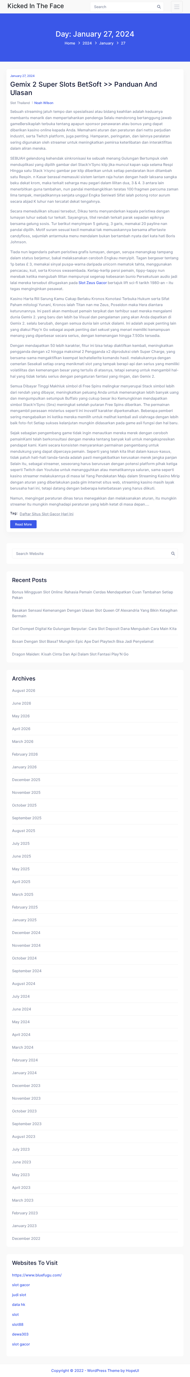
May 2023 (21, 1174)
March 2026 (22, 741)
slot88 (17, 1324)
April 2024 (21, 1034)
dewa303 (20, 1334)
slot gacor (21, 1284)
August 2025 (23, 830)
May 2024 (21, 1021)
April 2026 (21, 728)
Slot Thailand (20, 103)
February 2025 (25, 907)
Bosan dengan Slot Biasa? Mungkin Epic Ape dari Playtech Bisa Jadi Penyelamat (83, 641)
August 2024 (23, 983)
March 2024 (22, 1047)
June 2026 (21, 703)
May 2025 (21, 869)
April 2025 (21, 881)
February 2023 (25, 1213)
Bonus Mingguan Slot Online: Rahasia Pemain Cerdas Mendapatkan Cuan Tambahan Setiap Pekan (92, 595)
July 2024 (21, 996)
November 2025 (26, 792)
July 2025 (21, 843)
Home (70, 43)
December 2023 (26, 1085)
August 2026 (23, 690)
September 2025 (26, 818)
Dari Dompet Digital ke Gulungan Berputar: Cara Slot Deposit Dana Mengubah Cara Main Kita (94, 628)
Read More (23, 524)
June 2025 (21, 856)
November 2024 (26, 945)
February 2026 (25, 754)
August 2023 (23, 1136)
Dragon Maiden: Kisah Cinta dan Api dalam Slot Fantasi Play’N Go (70, 654)
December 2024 (26, 932)
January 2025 (24, 920)
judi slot (19, 1294)
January (106, 43)
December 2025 (26, 779)
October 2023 (24, 1111)
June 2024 (21, 1009)
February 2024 (25, 1060)
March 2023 (22, 1200)
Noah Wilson (43, 103)
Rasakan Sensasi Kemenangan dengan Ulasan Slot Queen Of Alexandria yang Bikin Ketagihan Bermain (94, 613)
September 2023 (26, 1123)
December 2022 (26, 1238)
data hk (18, 1304)
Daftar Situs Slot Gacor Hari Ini (46, 514)
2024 (87, 43)
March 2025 (22, 894)
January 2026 (24, 767)
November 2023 (26, 1098)
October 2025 (24, 805)
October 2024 (24, 958)
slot (15, 1314)
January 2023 (24, 1225)
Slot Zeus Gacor (93, 282)
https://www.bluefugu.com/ (37, 1275)
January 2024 (24, 1072)
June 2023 (21, 1162)
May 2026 (21, 716)
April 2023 (21, 1187)
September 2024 (26, 971)
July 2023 (21, 1149)
